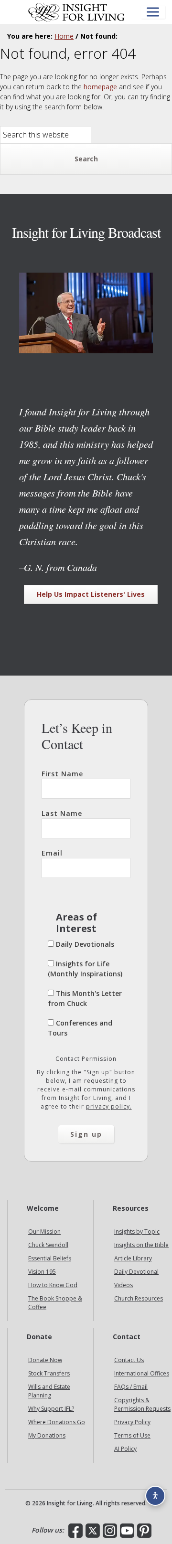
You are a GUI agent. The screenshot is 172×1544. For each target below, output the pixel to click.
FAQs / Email (131, 1387)
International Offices (141, 1373)
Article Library (133, 1258)
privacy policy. (109, 1106)
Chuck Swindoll (48, 1245)
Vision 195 (42, 1272)
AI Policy (125, 1449)
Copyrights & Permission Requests (142, 1404)
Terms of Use (132, 1435)
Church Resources (138, 1298)
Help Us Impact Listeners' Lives (91, 594)
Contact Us (129, 1360)
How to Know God (52, 1285)
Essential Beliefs (49, 1258)
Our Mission (44, 1231)
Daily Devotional (136, 1272)
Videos (123, 1285)
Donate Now (45, 1360)
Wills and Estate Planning (49, 1391)
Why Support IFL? (51, 1409)
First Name (62, 773)
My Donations (46, 1435)
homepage (100, 86)
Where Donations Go (56, 1422)
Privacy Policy (132, 1422)
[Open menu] (153, 12)
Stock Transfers (49, 1373)
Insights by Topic (137, 1231)
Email (52, 852)
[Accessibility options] (155, 1496)
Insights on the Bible (141, 1245)
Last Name (62, 813)
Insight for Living (76, 12)
